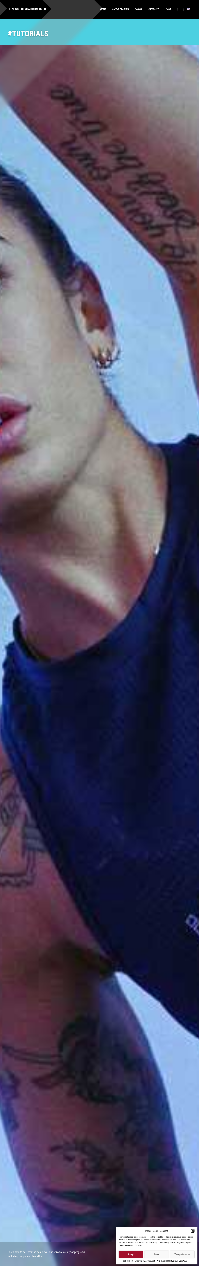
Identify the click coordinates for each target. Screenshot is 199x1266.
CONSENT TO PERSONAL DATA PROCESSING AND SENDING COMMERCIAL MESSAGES (155, 1261)
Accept (131, 1254)
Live (140, 9)
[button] (192, 1230)
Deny (156, 1254)
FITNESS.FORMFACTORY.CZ (25, 9)
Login (168, 9)
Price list (153, 9)
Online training (120, 9)
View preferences (182, 1254)
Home (103, 9)
